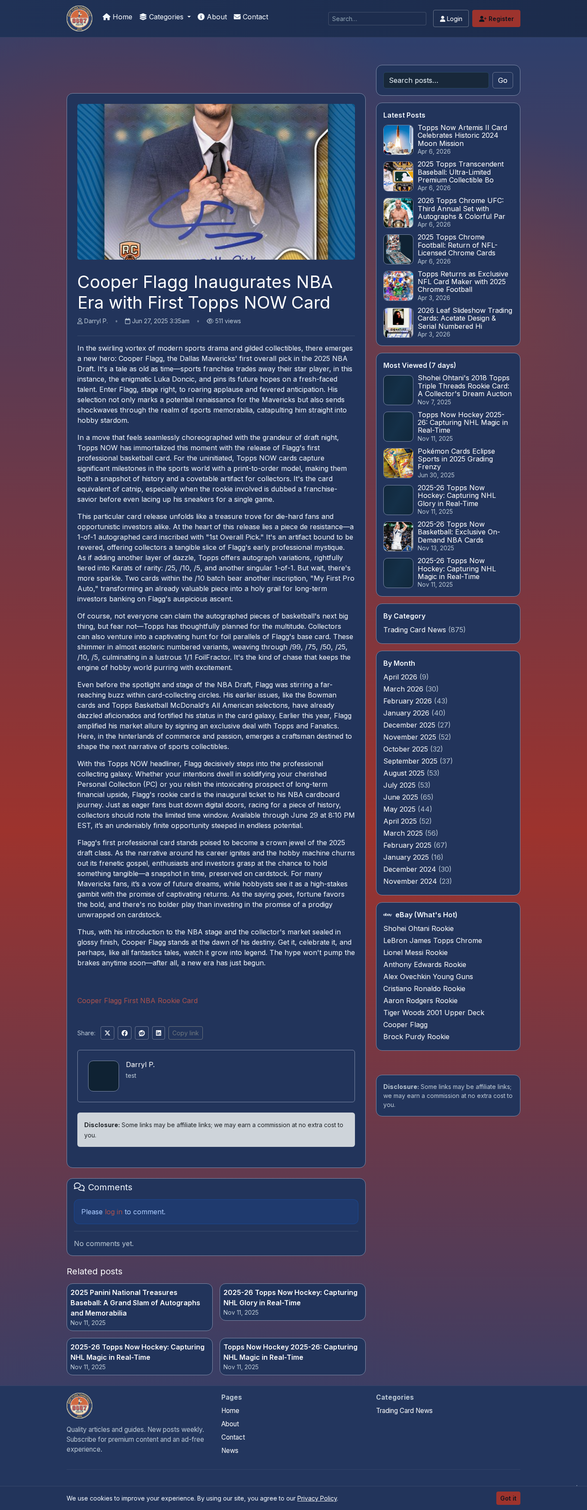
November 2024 (411, 881)
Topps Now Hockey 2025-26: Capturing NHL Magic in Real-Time (290, 1352)
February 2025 (408, 845)
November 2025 (410, 737)
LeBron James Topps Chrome (432, 940)
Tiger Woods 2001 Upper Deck (433, 1012)
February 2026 (408, 701)
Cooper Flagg (405, 1024)
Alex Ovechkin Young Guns (428, 976)
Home (121, 16)
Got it (508, 1498)
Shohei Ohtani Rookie (418, 928)
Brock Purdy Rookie (416, 1036)
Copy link (185, 1033)
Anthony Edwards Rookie (424, 964)
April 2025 (401, 821)
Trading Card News (414, 629)
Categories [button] (166, 16)
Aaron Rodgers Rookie (420, 1000)
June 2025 (401, 797)
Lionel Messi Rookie (415, 952)
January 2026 (407, 713)
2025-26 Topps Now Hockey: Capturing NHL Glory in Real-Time (290, 1297)
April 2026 (401, 677)
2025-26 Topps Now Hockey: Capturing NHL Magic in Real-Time (137, 1352)
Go (503, 80)
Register (500, 18)
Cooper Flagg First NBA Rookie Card (137, 1000)
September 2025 (411, 761)
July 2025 (400, 785)
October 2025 (406, 749)
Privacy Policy (317, 1498)
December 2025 (410, 725)
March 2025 (404, 833)
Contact (254, 16)
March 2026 (404, 689)
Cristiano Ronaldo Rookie (424, 988)
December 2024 (410, 869)
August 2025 (405, 773)
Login (453, 18)
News (229, 1450)
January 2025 (407, 857)
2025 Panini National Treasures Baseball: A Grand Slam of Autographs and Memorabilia (135, 1302)
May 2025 (400, 809)
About (216, 16)
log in (113, 1211)
